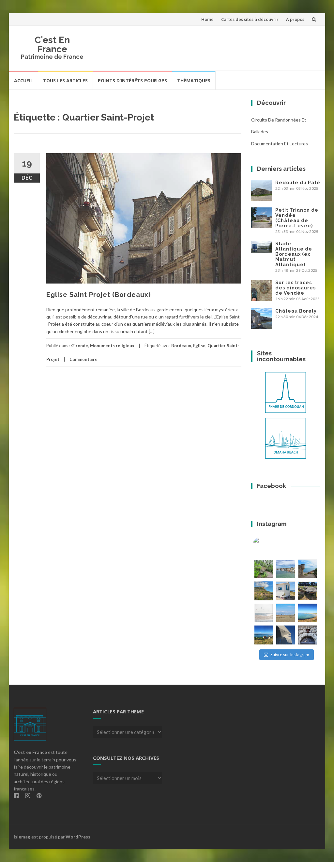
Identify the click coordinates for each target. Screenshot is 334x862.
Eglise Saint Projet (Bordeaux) (98, 295)
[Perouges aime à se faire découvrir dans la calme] (307, 635)
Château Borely (296, 311)
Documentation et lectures (279, 143)
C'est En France (52, 45)
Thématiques (193, 80)
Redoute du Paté (297, 182)
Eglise (199, 345)
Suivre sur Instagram (289, 654)
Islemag (22, 836)
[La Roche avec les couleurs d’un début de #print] (263, 590)
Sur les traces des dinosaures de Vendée (295, 288)
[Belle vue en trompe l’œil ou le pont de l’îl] (285, 613)
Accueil (23, 80)
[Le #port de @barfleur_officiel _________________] (285, 569)
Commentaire (83, 359)
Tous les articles (65, 80)
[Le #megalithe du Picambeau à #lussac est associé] (263, 569)
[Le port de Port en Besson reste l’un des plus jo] (263, 635)
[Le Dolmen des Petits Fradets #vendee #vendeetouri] (307, 590)
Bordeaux (181, 345)
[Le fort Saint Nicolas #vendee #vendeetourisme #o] (307, 569)
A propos (295, 19)
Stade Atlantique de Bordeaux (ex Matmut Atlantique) (293, 254)
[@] (271, 545)
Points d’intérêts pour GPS (132, 80)
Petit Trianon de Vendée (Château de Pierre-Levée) (296, 217)
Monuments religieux (112, 345)
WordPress (78, 836)
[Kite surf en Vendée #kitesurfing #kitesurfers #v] (263, 613)
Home (207, 19)
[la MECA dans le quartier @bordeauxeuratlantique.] (285, 635)
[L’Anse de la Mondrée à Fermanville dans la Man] (307, 613)
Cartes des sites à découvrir (250, 19)
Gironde (79, 345)
